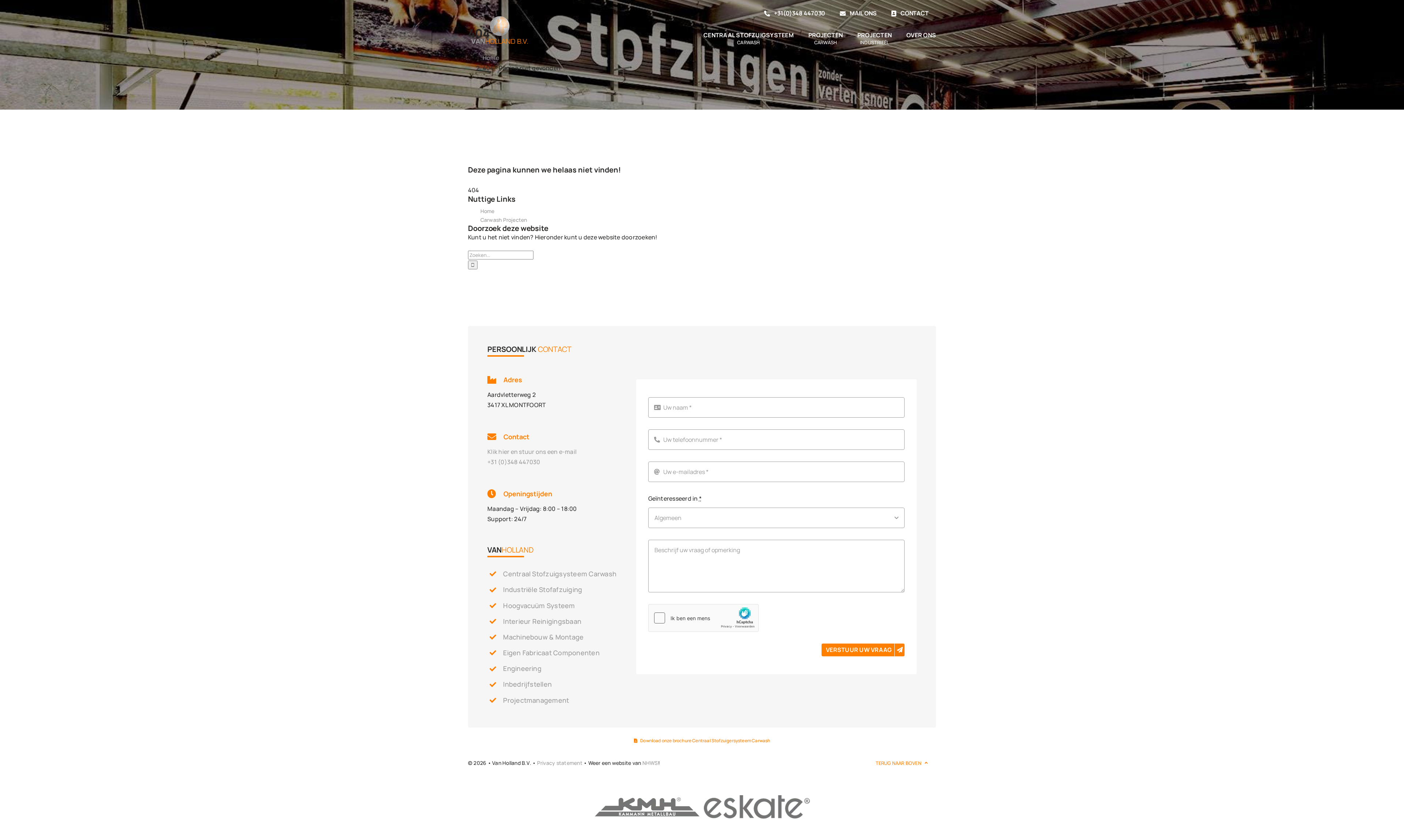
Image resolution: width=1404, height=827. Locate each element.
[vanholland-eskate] (757, 797)
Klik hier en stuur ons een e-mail (532, 452)
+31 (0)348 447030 (513, 462)
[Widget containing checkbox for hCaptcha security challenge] (703, 618)
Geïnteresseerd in (675, 498)
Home (487, 211)
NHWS (650, 762)
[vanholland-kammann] (647, 797)
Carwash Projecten (503, 219)
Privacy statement (559, 762)
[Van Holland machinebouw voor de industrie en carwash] (499, 16)
